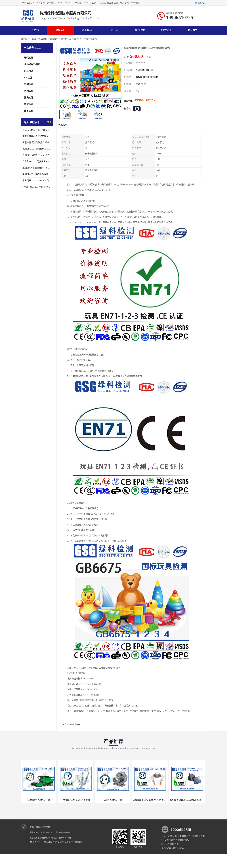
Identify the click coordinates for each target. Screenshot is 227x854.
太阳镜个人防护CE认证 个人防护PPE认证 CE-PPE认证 (37, 155)
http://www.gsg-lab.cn (70, 724)
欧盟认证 (28, 104)
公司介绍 (113, 30)
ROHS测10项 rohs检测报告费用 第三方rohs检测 (37, 168)
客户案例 (166, 30)
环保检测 (28, 57)
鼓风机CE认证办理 (76, 800)
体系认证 (28, 111)
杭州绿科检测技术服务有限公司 (44, 838)
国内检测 (28, 97)
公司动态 (140, 30)
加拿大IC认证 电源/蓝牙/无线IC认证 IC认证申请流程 (37, 130)
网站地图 (78, 842)
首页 (34, 39)
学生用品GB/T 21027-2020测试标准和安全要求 (37, 180)
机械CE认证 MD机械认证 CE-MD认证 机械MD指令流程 (37, 149)
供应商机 (60, 30)
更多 (49, 122)
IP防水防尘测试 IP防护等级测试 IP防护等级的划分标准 (37, 136)
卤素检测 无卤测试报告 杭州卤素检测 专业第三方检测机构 (37, 142)
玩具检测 (54, 39)
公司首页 (34, 30)
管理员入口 (67, 842)
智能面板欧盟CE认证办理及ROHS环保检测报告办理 (157, 800)
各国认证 (28, 91)
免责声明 (57, 842)
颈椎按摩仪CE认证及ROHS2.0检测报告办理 (116, 800)
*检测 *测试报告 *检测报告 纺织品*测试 (37, 187)
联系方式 (193, 30)
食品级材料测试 (32, 64)
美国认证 (28, 84)
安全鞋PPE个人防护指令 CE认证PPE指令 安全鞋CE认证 (37, 161)
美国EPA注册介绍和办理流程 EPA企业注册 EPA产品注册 (37, 174)
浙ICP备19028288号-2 (60, 832)
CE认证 (28, 77)
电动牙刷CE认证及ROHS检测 (39, 800)
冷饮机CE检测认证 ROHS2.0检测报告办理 (190, 800)
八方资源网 (47, 842)
